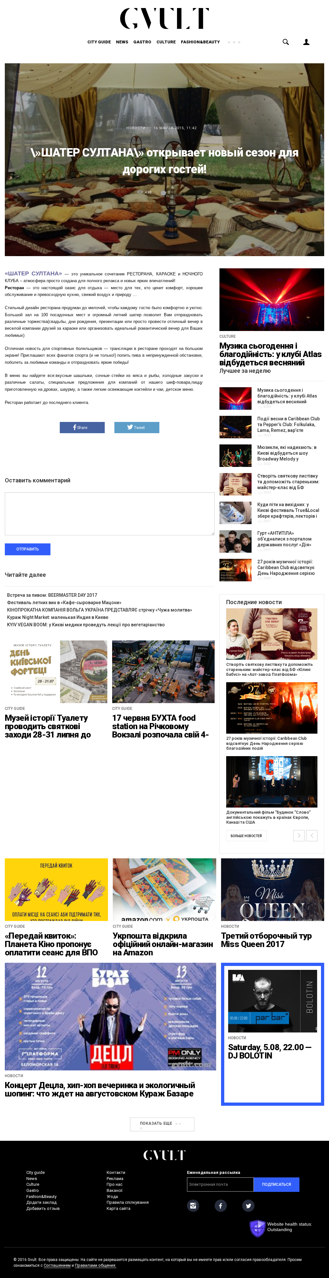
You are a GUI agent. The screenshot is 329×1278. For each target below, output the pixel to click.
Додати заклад (41, 1202)
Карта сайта (118, 1208)
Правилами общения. (95, 1265)
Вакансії (114, 1190)
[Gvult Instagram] (193, 1206)
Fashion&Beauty (200, 42)
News (122, 42)
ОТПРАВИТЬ (27, 549)
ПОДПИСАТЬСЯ (276, 1184)
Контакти (116, 1172)
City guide (99, 42)
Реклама (115, 1178)
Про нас (114, 1184)
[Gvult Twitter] (248, 1206)
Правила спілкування (128, 1202)
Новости (136, 128)
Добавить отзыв (43, 1208)
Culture (166, 42)
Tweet (139, 427)
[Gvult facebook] (221, 1206)
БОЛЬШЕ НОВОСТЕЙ (246, 836)
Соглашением (57, 1265)
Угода (112, 1196)
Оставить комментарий (37, 480)
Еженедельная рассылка (213, 1172)
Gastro (142, 42)
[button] (299, 835)
